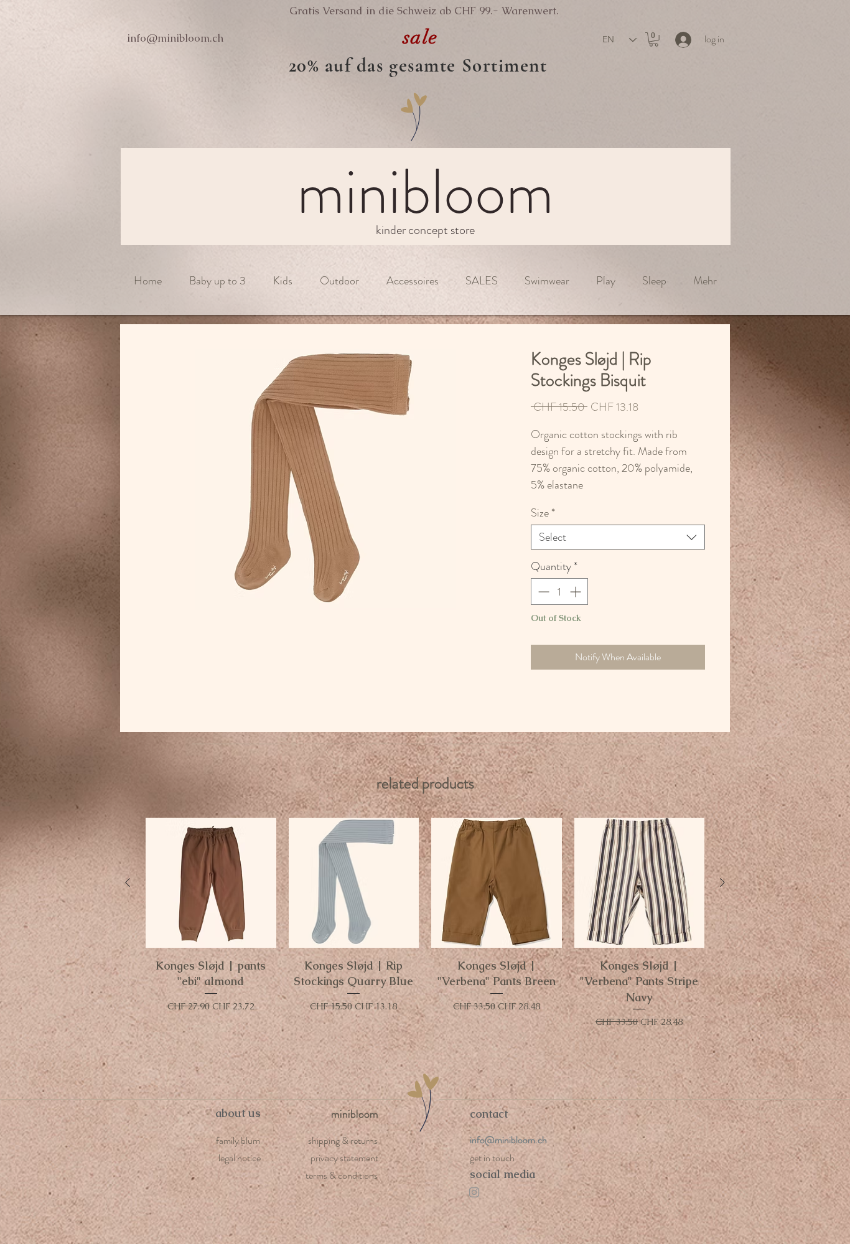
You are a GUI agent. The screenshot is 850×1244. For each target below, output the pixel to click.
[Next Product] (722, 882)
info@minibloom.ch (175, 38)
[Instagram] (474, 1192)
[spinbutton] (559, 591)
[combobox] (618, 537)
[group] (425, 939)
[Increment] (576, 591)
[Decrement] (542, 591)
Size (543, 513)
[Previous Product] (127, 882)
